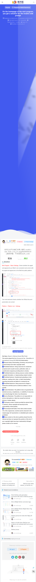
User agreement (15, 56)
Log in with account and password (21, 42)
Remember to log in (12, 40)
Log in (18, 44)
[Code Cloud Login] (19, 52)
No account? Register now (12, 33)
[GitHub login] (23, 52)
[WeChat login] (16, 52)
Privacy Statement (23, 56)
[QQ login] (13, 52)
